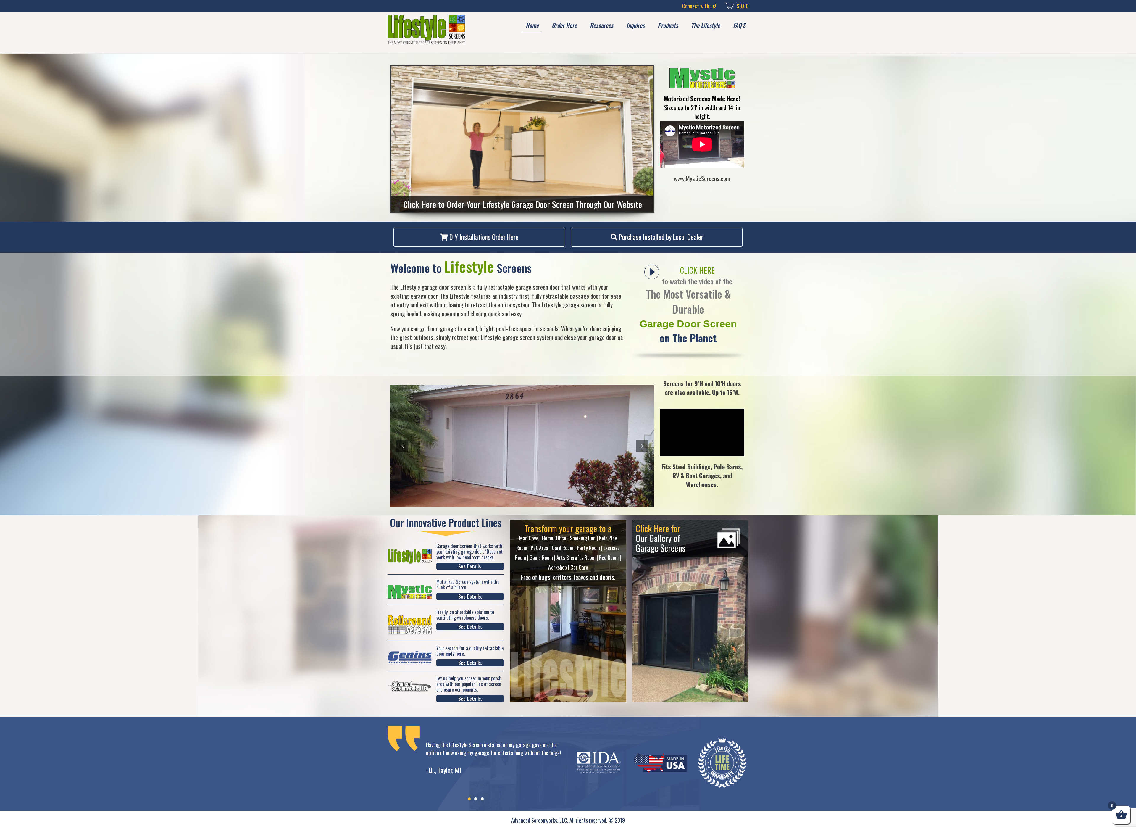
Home (532, 25)
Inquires (635, 25)
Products (668, 25)
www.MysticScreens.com (702, 178)
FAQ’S (739, 25)
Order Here (564, 25)
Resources (601, 25)
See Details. (470, 566)
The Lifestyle (705, 25)
